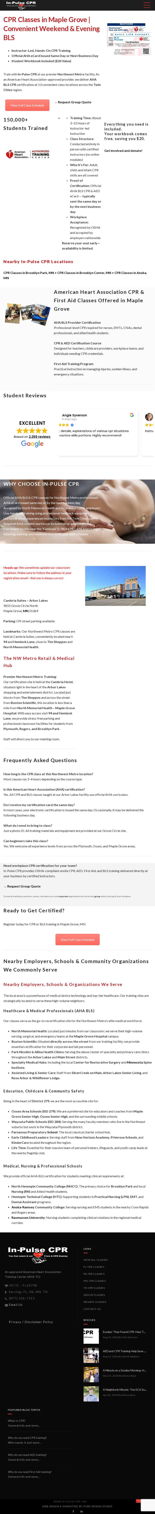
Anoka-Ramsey (23, 1207)
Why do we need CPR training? (27, 1437)
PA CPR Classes (94, 1273)
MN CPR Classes (95, 1280)
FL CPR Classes (94, 1266)
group (97, 896)
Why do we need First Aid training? (30, 1471)
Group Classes (94, 1294)
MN (25, 611)
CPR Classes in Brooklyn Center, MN (84, 273)
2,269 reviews (39, 437)
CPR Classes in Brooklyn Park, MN (28, 273)
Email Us (16, 1304)
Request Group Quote (74, 102)
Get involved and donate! (123, 150)
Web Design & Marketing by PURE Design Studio (77, 1506)
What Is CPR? (16, 1420)
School (52, 1132)
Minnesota (135, 1062)
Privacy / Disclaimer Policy (31, 1322)
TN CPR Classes (94, 1287)
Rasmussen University (28, 1217)
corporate (63, 896)
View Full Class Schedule (27, 105)
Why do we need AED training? (27, 1454)
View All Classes (96, 1259)
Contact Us (92, 1308)
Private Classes (95, 1301)
